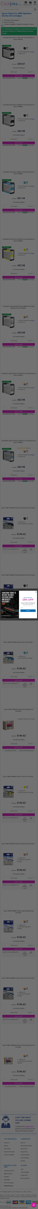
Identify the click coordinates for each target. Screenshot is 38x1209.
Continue (28, 610)
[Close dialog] (36, 592)
